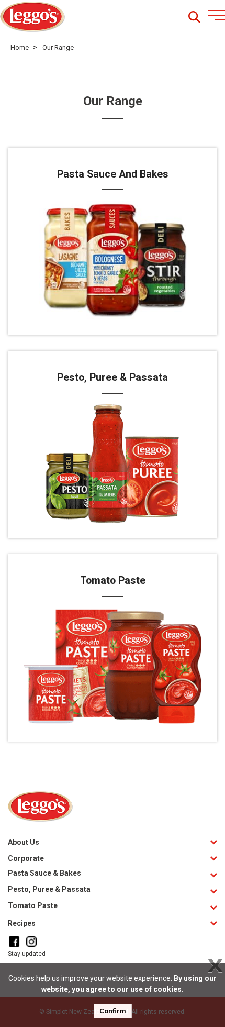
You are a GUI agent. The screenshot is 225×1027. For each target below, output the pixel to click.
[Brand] (32, 17)
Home (19, 47)
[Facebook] (14, 941)
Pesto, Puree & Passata (49, 889)
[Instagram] (31, 941)
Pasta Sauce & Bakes (44, 873)
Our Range (58, 47)
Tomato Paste (33, 905)
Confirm (112, 1011)
